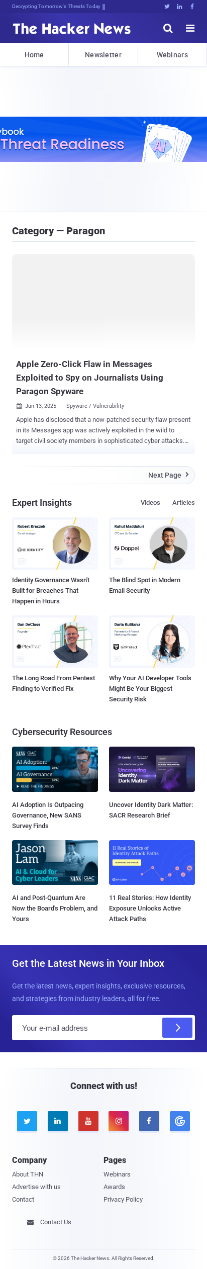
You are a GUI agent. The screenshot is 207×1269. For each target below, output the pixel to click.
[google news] (179, 1121)
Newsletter (103, 55)
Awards (114, 1187)
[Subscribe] (177, 1028)
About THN (27, 1174)
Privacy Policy (123, 1199)
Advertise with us (36, 1187)
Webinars (172, 55)
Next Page (168, 475)
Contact (23, 1199)
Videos (150, 502)
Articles (183, 502)
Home (34, 55)
